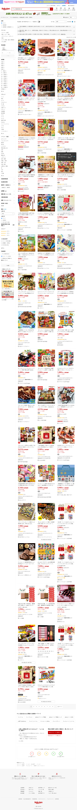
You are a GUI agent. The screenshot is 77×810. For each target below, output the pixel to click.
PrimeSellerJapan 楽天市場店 (65, 268)
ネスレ (2, 114)
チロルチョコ (4, 102)
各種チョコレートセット (39, 765)
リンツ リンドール (5, 124)
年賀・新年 (3, 164)
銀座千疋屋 (3, 120)
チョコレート (29, 765)
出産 (2, 149)
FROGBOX (61, 345)
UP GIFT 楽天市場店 (63, 111)
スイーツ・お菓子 (21, 764)
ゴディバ (3, 109)
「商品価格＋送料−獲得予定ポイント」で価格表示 (26, 21)
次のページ (60, 706)
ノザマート (41, 308)
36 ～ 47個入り (4, 78)
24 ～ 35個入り (4, 76)
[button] (71, 5)
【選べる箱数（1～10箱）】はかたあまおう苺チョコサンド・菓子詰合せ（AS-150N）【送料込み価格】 (46, 645)
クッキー (39, 764)
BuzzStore (21, 72)
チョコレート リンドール (68, 721)
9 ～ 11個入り (4, 72)
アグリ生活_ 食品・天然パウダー (65, 494)
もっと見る (21, 741)
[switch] (13, 225)
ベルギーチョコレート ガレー (65, 76)
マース (2, 116)
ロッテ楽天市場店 (42, 152)
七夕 (2, 169)
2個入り (2, 63)
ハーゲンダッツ (4, 131)
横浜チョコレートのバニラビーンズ (46, 74)
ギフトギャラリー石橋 (43, 656)
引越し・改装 (4, 160)
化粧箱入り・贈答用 (6, 187)
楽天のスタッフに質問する (55, 732)
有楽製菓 (3, 111)
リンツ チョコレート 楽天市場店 (65, 538)
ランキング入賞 (42, 70)
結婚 (2, 151)
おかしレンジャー (42, 698)
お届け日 (3, 216)
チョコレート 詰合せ (45, 721)
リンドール (20, 717)
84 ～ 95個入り (4, 85)
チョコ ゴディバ (56, 721)
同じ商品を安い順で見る (46, 539)
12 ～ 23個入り (4, 74)
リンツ (2, 96)
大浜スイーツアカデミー (24, 346)
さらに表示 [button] (4, 41)
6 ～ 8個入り (3, 70)
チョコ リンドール (33, 721)
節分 (2, 171)
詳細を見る (63, 34)
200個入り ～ (4, 89)
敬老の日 (3, 155)
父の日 (2, 153)
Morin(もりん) (61, 621)
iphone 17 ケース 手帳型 (40, 717)
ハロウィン (3, 157)
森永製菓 (3, 113)
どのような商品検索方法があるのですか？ (28, 736)
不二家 (2, 104)
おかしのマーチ (22, 500)
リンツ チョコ (29, 717)
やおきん (3, 122)
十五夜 (2, 173)
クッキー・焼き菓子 (30, 764)
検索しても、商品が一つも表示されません (28, 738)
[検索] (51, 9)
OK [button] (74, 156)
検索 (8, 55)
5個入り (2, 69)
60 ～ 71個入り (4, 81)
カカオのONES (42, 460)
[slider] (1, 50)
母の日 (2, 144)
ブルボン (3, 105)
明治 (2, 98)
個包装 (2, 205)
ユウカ (2, 125)
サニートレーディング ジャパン (45, 537)
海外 (5, 209)
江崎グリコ (3, 107)
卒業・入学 (3, 162)
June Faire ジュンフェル (44, 228)
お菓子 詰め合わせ (22, 721)
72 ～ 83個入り (4, 83)
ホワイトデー (4, 139)
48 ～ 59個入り (4, 80)
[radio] (1, 23)
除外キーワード (4, 260)
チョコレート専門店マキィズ (25, 575)
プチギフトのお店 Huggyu (24, 383)
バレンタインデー (4, 140)
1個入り (2, 61)
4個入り (2, 67)
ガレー (2, 127)
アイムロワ (21, 191)
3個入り (2, 65)
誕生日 (2, 142)
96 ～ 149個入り (4, 87)
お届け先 (3, 211)
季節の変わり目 (4, 148)
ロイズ (2, 118)
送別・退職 (3, 158)
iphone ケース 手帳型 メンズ (55, 717)
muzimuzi (21, 149)
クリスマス (3, 146)
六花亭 (2, 129)
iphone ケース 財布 (69, 717)
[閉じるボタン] (74, 27)
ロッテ (2, 100)
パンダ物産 (21, 618)
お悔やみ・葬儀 (4, 166)
